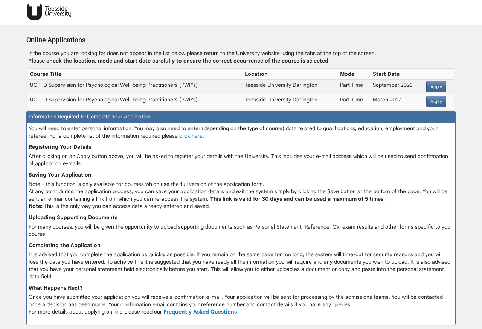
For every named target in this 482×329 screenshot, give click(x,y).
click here (191, 135)
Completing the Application (65, 245)
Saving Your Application (60, 174)
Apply (436, 86)
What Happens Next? (56, 287)
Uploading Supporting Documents (73, 217)
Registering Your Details (60, 146)
